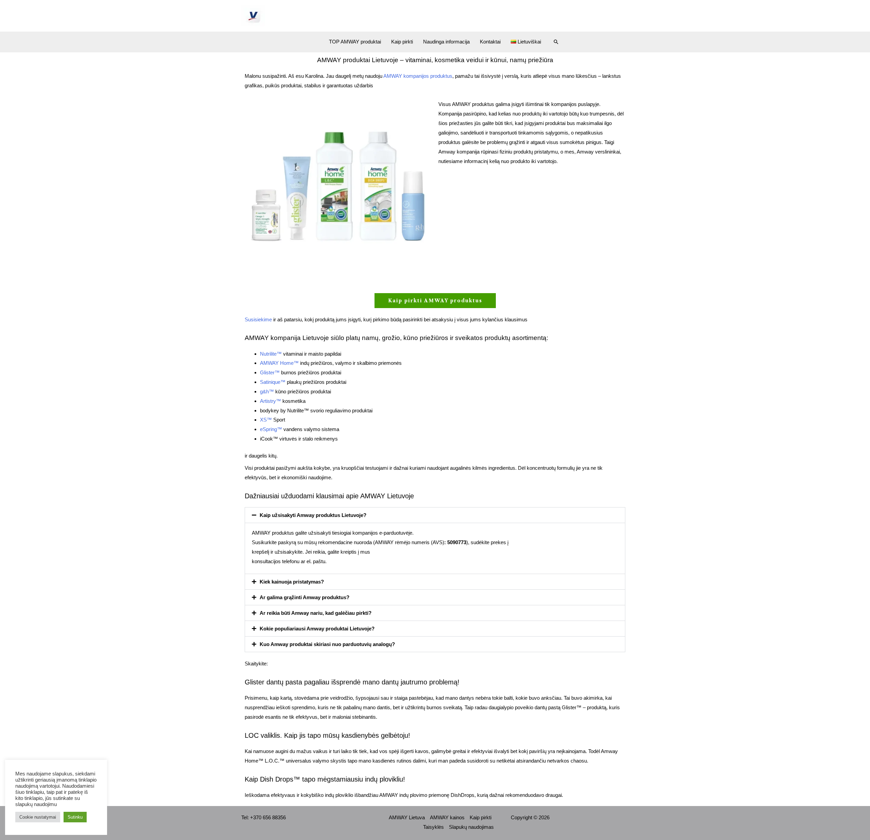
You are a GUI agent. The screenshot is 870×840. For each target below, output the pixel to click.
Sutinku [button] (75, 817)
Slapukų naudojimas (471, 827)
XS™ (266, 420)
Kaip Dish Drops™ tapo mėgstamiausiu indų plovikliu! (325, 779)
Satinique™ (272, 382)
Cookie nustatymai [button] (37, 817)
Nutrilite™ (271, 354)
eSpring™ (271, 429)
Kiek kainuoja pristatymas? (292, 582)
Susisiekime (258, 319)
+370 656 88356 (268, 817)
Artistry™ (270, 401)
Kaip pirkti (402, 41)
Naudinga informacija (446, 41)
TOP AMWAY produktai (355, 41)
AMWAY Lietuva (407, 817)
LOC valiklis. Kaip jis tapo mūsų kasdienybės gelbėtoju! (327, 735)
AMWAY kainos (447, 817)
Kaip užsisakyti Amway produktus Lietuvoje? (313, 515)
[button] (556, 42)
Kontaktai (490, 41)
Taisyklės (433, 827)
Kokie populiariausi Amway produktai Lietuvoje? (317, 628)
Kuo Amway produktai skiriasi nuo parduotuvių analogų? (327, 644)
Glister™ (270, 372)
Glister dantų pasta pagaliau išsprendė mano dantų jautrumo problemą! (352, 682)
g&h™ (267, 391)
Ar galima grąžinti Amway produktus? (304, 597)
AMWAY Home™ (279, 363)
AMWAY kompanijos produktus (417, 76)
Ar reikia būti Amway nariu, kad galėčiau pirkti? (315, 613)
